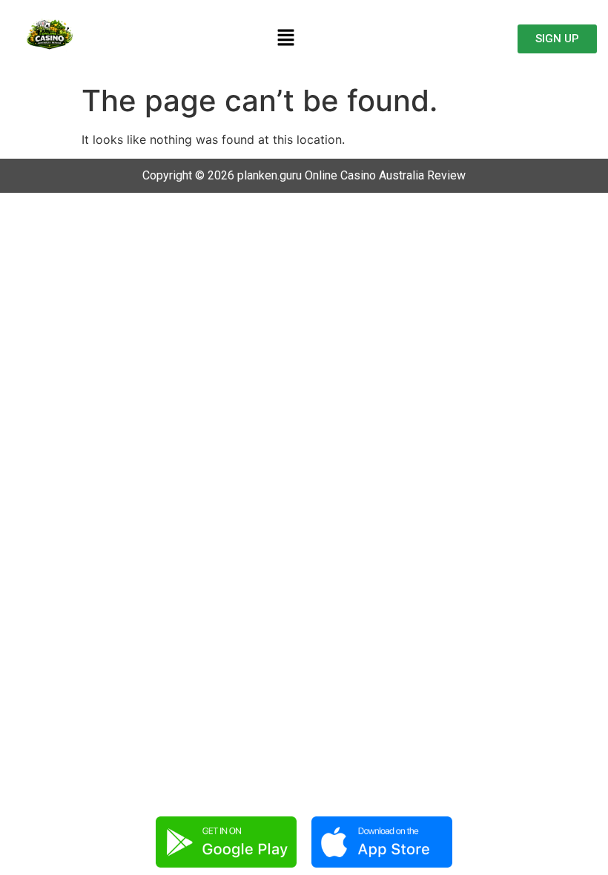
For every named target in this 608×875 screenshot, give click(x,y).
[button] (286, 38)
